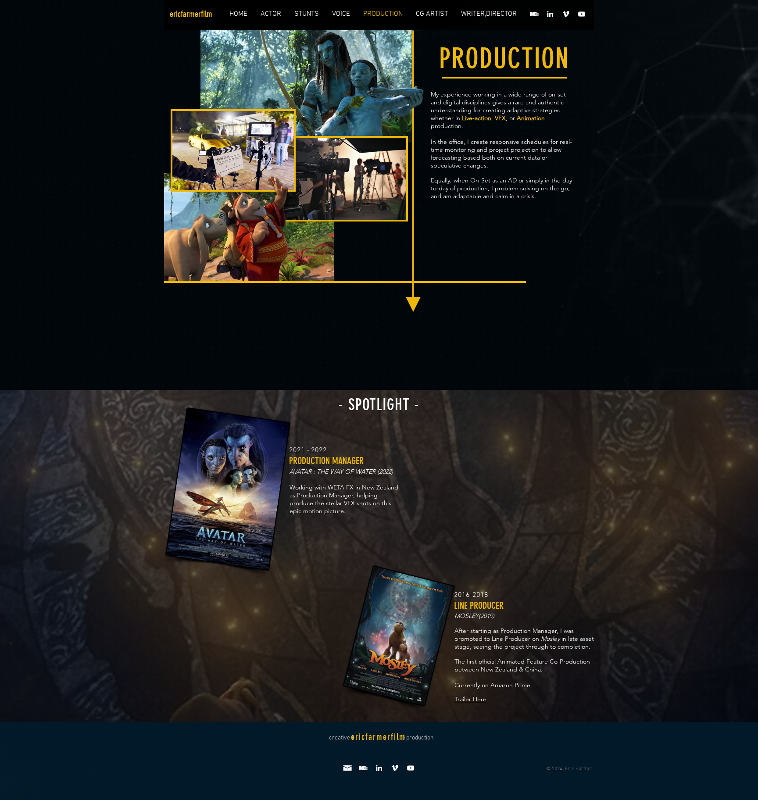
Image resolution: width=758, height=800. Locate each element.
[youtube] (581, 14)
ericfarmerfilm (191, 14)
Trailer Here (470, 699)
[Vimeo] (565, 14)
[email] (347, 768)
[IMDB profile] (534, 14)
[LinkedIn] (550, 14)
